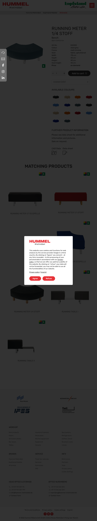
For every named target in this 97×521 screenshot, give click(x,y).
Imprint (43, 272)
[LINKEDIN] (3, 78)
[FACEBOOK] (3, 65)
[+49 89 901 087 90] (3, 53)
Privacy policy (34, 272)
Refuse (49, 278)
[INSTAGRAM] (3, 72)
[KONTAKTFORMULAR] (3, 59)
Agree (35, 278)
